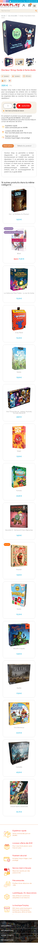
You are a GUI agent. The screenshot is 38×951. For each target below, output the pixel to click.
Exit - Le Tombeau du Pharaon (19, 214)
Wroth (19, 253)
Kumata (19, 490)
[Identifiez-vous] (23, 5)
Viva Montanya (19, 727)
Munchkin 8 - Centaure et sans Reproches (19, 530)
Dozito (19, 609)
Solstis (19, 372)
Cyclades (19, 767)
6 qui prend (19, 332)
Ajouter (23, 106)
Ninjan (19, 451)
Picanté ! (19, 569)
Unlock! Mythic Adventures (19, 806)
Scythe (19, 688)
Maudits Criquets (19, 648)
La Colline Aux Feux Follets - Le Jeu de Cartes (19, 293)
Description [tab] (8, 146)
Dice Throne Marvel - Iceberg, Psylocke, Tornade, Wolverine (19, 412)
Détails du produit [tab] (24, 146)
